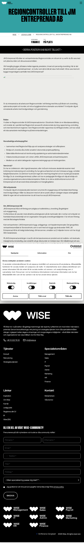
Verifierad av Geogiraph (47, 534)
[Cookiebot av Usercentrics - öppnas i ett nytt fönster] (71, 246)
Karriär (6, 403)
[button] (81, 3)
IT (45, 362)
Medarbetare (49, 396)
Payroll (47, 366)
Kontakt (49, 390)
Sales (47, 358)
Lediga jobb (7, 407)
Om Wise (6, 399)
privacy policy (59, 486)
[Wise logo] (9, 3)
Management (50, 354)
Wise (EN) (6, 419)
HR (46, 377)
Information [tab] (42, 253)
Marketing (48, 373)
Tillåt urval (42, 296)
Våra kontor (49, 399)
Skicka (10, 495)
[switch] (32, 287)
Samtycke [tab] (14, 253)
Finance (48, 381)
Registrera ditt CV (9, 411)
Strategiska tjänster (10, 362)
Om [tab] (69, 253)
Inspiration (7, 396)
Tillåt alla (68, 296)
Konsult (6, 354)
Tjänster (8, 349)
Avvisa (15, 296)
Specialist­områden (56, 349)
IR (4, 415)
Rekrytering (7, 358)
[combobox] (6, 456)
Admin (47, 369)
